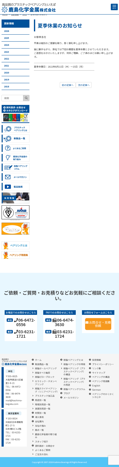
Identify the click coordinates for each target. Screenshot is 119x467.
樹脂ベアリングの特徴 (74, 364)
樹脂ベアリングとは (73, 359)
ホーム (38, 359)
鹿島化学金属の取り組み (46, 436)
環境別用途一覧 (42, 404)
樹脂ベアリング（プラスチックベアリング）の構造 (74, 371)
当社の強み (40, 425)
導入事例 (39, 417)
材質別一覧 (40, 412)
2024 (6, 44)
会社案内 (39, 421)
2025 (6, 37)
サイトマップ (98, 372)
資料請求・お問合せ (45, 445)
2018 (6, 86)
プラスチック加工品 (45, 395)
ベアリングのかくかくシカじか (103, 396)
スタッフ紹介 (41, 441)
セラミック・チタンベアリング (46, 383)
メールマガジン (71, 397)
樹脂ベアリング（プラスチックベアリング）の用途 (74, 381)
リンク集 (96, 368)
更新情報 (9, 23)
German (96, 389)
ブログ (67, 393)
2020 (6, 72)
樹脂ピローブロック (44, 376)
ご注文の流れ (41, 454)
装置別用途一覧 (42, 408)
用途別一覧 (40, 400)
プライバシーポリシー (103, 364)
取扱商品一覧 (41, 364)
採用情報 (96, 359)
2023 (6, 51)
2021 (6, 65)
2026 (6, 30)
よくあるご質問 (42, 450)
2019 (6, 79)
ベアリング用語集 (101, 381)
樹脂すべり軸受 (42, 372)
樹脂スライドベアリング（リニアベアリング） (47, 390)
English (96, 385)
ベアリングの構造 (101, 376)
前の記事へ (67, 85)
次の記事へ (84, 85)
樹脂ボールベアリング (46, 368)
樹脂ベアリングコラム (74, 389)
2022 (6, 58)
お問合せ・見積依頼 (100, 324)
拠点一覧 (39, 429)
